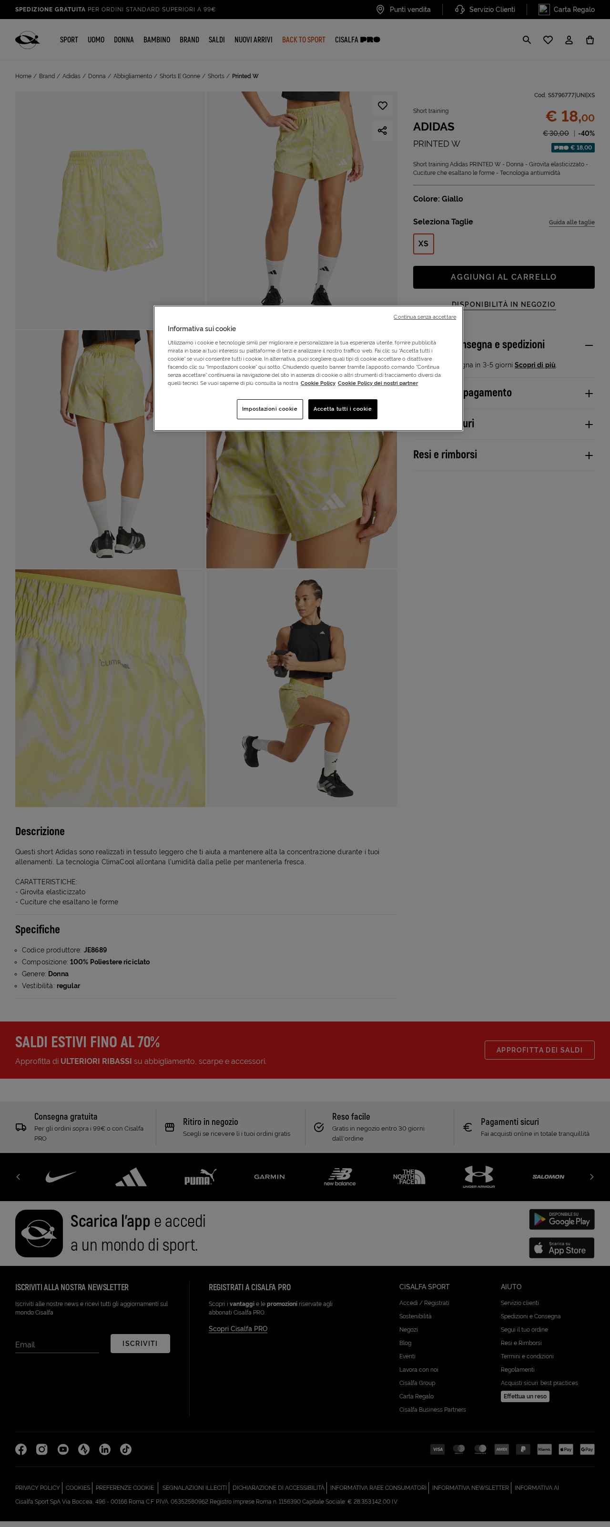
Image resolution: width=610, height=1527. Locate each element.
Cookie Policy (318, 383)
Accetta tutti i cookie (343, 408)
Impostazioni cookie (270, 408)
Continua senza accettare (425, 317)
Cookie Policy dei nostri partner (378, 383)
